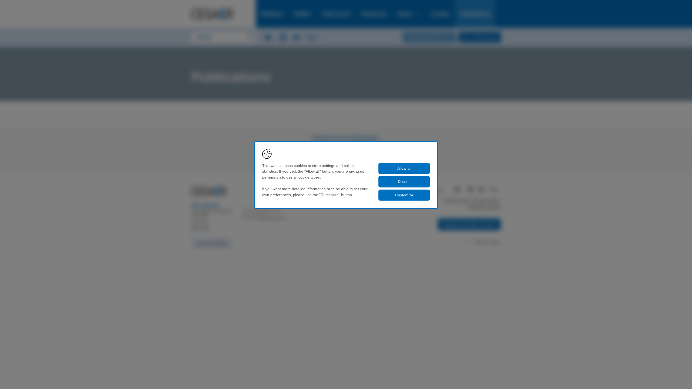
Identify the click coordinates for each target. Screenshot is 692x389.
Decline (404, 181)
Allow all (404, 168)
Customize (404, 195)
